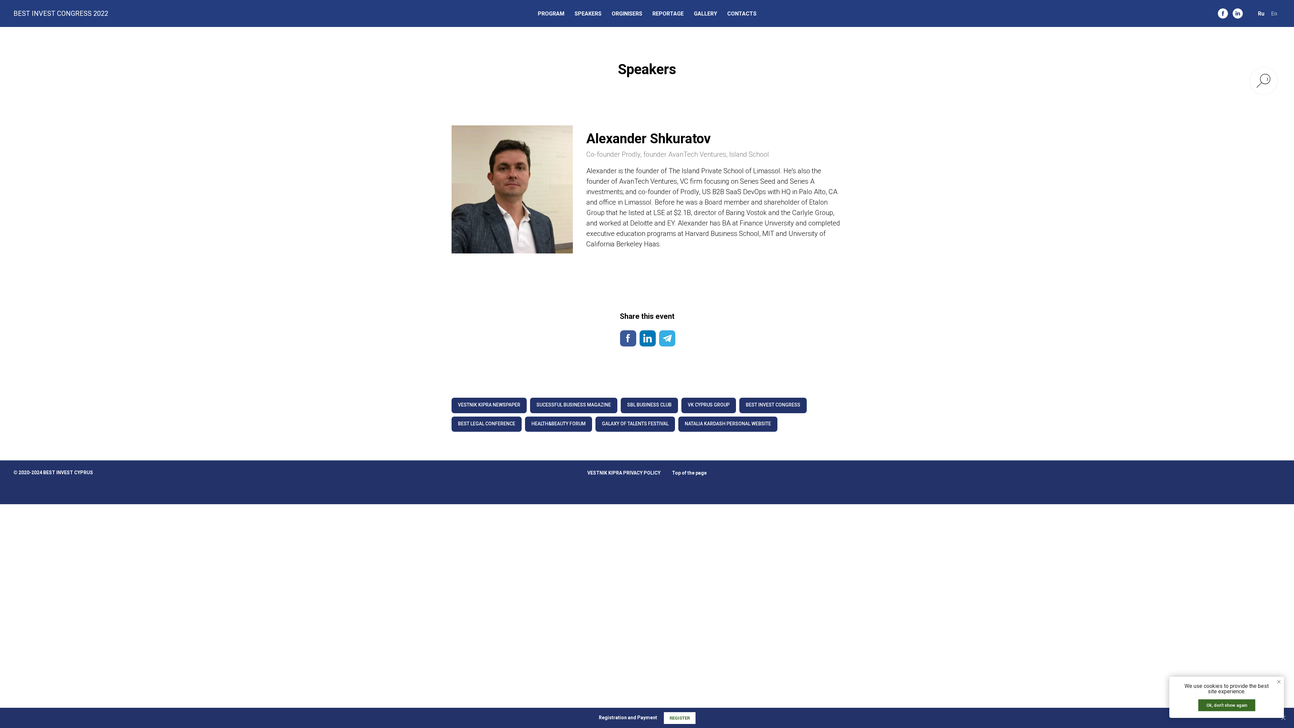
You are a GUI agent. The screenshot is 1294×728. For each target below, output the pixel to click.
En (1274, 13)
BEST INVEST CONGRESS (773, 404)
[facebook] (1223, 13)
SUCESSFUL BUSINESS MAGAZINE (573, 404)
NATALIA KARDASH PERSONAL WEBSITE (728, 423)
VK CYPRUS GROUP (709, 404)
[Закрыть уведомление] (1278, 681)
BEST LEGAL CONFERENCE (486, 423)
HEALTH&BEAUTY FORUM (558, 423)
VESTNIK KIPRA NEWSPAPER (489, 404)
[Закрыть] (1283, 718)
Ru (1261, 13)
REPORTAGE (668, 13)
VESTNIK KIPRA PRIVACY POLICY (623, 473)
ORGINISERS (627, 13)
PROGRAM (551, 13)
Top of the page (689, 473)
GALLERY (705, 13)
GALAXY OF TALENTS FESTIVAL (635, 423)
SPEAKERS (588, 13)
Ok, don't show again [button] (1226, 705)
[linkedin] (1238, 13)
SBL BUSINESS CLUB (649, 404)
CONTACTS (742, 13)
